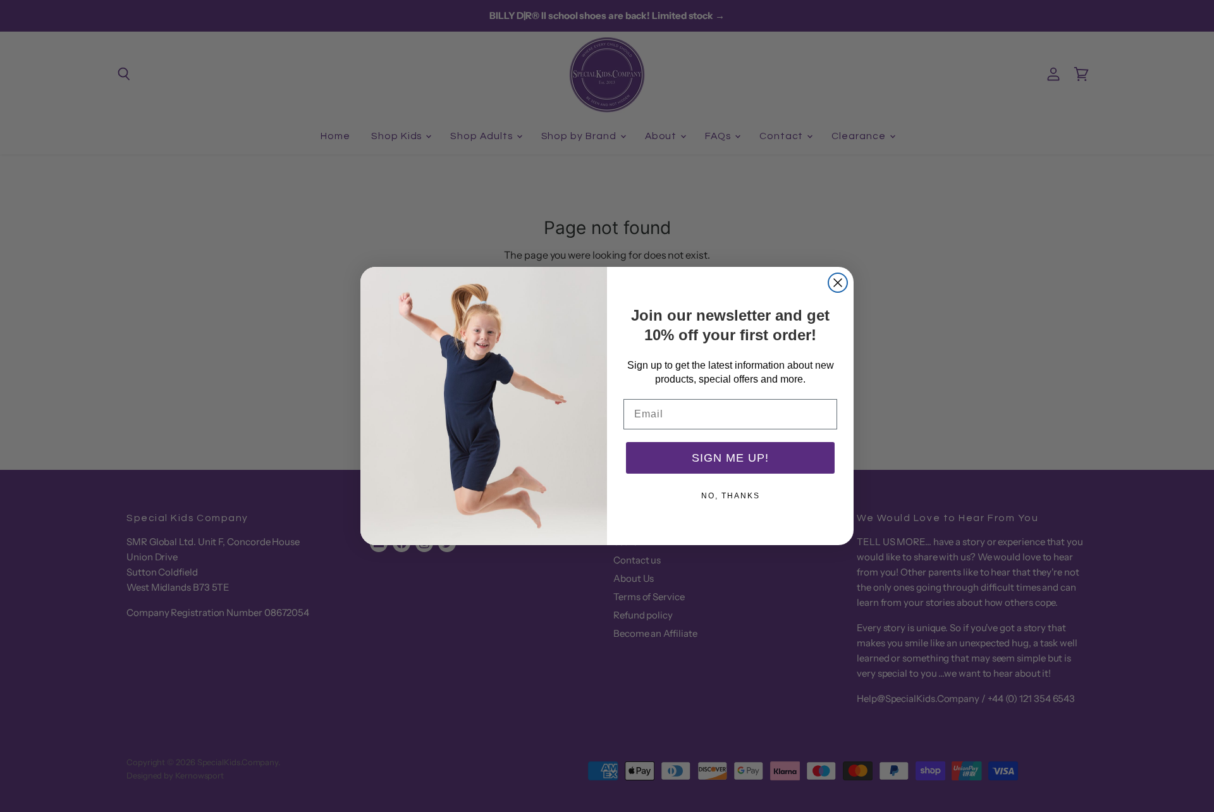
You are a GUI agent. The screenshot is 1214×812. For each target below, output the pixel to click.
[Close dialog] (837, 282)
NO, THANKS (730, 495)
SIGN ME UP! (730, 458)
